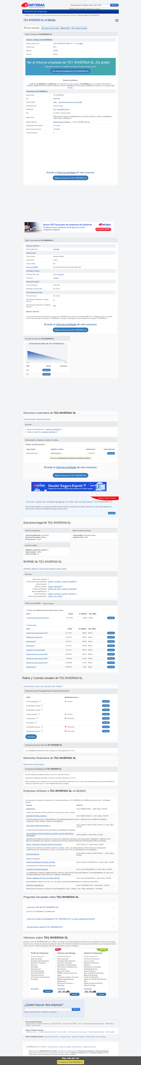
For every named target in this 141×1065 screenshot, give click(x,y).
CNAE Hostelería (110, 1032)
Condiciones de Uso (53, 1047)
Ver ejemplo (35, 989)
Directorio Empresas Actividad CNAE (45, 15)
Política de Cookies (77, 1047)
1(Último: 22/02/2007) (55, 586)
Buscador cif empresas (43, 1023)
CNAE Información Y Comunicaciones (77, 1032)
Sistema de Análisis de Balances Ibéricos (94, 1023)
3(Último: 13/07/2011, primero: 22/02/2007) (62, 581)
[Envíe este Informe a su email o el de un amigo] (116, 20)
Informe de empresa (31, 1023)
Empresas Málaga (100, 1036)
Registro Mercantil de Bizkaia (61, 122)
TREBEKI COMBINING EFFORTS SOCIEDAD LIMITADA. (43, 878)
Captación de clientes (56, 1023)
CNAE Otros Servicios (31, 1032)
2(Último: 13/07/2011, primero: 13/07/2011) (62, 594)
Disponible (56, 249)
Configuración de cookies (89, 1047)
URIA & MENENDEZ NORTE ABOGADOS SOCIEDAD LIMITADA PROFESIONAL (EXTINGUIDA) (50, 835)
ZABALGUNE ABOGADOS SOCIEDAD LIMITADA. (40, 862)
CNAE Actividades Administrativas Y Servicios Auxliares (53, 1032)
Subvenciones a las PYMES (70, 1023)
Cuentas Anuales (36, 1025)
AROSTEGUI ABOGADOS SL (35, 885)
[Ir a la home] (33, 5)
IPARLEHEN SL (30, 809)
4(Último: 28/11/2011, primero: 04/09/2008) (62, 589)
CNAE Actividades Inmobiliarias (96, 1032)
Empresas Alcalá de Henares (51, 1036)
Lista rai (80, 1023)
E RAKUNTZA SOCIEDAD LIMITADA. (37, 869)
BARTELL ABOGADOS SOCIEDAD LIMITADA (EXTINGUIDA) (44, 844)
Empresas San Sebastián (78, 1036)
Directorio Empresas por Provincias (66, 15)
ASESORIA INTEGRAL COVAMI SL (36, 816)
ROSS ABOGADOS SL (33, 854)
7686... (55, 102)
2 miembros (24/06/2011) (48, 432)
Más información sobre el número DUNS (70, 102)
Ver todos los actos (48, 603)
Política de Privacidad (65, 1047)
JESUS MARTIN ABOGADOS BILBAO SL (38, 826)
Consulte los (70, 458)
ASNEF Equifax (109, 1023)
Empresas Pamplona (65, 1036)
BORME (28, 1025)
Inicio (31, 15)
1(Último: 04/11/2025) (55, 596)
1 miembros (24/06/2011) (53, 429)
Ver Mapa (80, 43)
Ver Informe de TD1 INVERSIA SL (70, 1062)
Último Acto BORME (32, 267)
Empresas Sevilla (90, 1036)
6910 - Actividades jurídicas (61, 109)
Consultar (61, 274)
